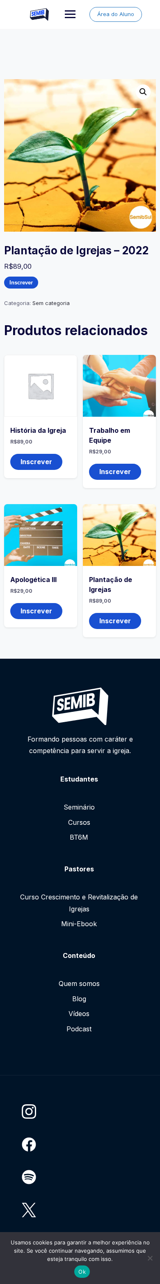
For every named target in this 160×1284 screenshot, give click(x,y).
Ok (82, 1271)
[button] (143, 92)
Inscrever (21, 282)
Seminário (79, 807)
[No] (150, 1258)
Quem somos (79, 983)
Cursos (79, 822)
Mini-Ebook (79, 924)
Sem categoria (51, 303)
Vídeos (79, 1013)
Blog (79, 999)
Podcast (78, 1029)
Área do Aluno (115, 14)
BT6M (79, 837)
